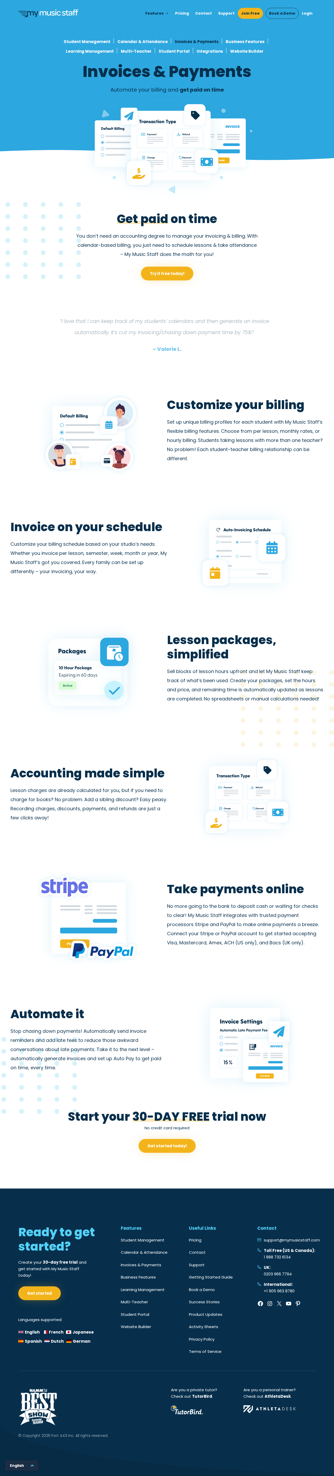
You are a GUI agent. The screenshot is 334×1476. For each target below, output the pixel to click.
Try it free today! (167, 273)
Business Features (245, 41)
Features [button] (154, 13)
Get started (39, 1293)
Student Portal (174, 51)
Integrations (210, 51)
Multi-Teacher (136, 51)
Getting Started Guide (211, 1277)
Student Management (87, 41)
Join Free (250, 13)
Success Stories (204, 1302)
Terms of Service (205, 1351)
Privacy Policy (201, 1339)
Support (226, 13)
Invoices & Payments (197, 41)
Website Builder (247, 51)
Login (307, 13)
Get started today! (167, 1146)
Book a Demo (282, 13)
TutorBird (202, 1396)
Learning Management (90, 51)
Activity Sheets (203, 1326)
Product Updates (205, 1314)
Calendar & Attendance (142, 41)
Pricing (182, 13)
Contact (203, 13)
